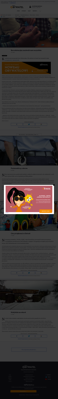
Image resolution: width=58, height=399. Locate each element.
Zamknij (7, 212)
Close (54, 185)
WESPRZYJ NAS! (46, 211)
